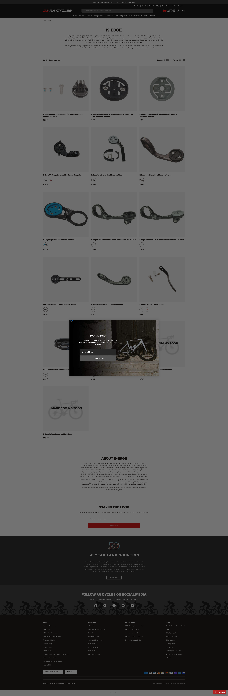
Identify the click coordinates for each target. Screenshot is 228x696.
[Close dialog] (71, 321)
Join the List (98, 358)
